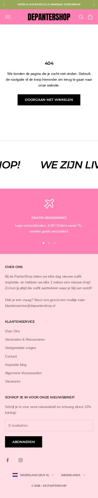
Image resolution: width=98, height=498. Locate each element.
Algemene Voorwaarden (23, 373)
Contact (11, 356)
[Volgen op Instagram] (20, 460)
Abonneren (23, 442)
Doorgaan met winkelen (49, 100)
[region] (49, 216)
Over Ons (12, 331)
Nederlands (70, 475)
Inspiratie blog (15, 365)
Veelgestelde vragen (20, 348)
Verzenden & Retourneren (25, 339)
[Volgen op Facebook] (7, 460)
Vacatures (12, 381)
